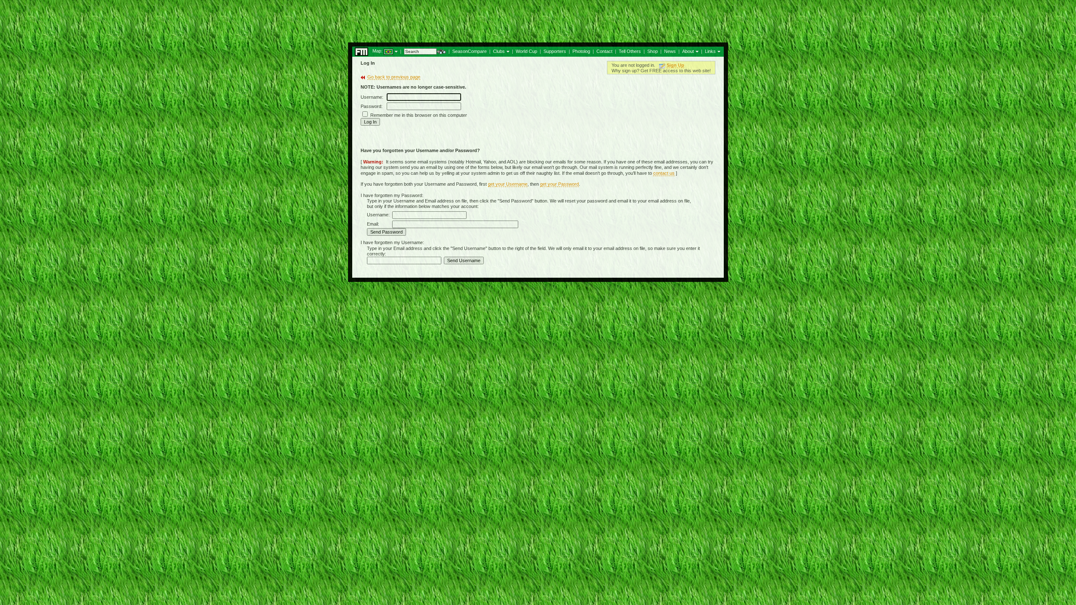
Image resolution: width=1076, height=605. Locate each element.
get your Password (559, 184)
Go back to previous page (393, 76)
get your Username (507, 184)
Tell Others (630, 51)
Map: (377, 50)
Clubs (499, 51)
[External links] (718, 50)
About (688, 51)
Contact (604, 51)
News (670, 51)
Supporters (554, 51)
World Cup (526, 51)
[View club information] (507, 50)
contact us (664, 173)
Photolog (581, 51)
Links (710, 51)
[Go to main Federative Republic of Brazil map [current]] (383, 50)
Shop (652, 51)
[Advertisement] (538, 19)
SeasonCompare (469, 51)
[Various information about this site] (696, 50)
